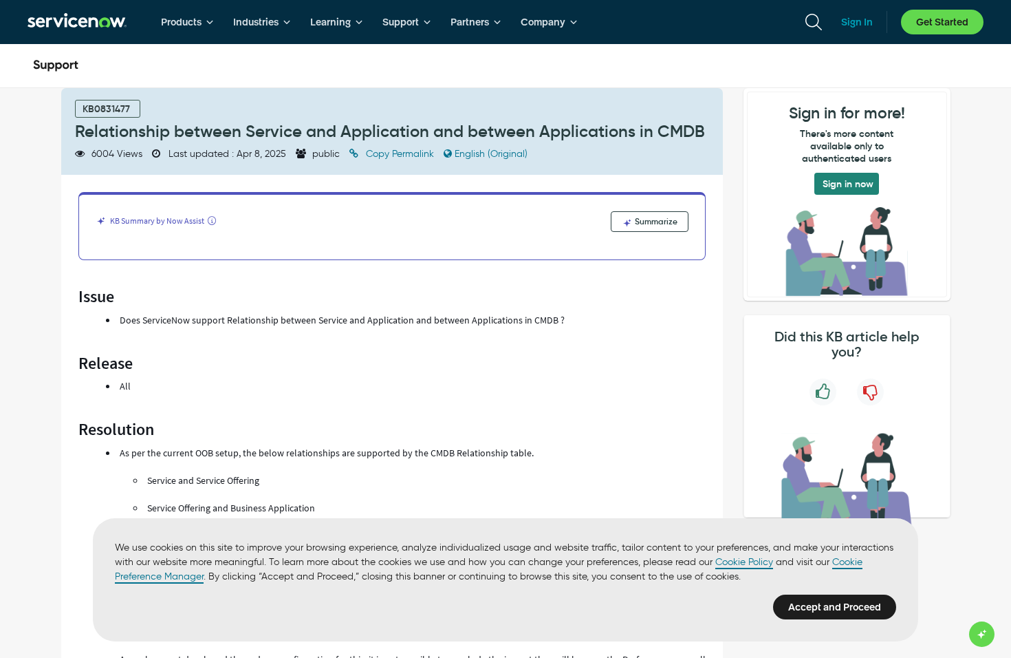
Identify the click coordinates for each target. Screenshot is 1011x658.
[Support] (55, 66)
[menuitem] (187, 22)
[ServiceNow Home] (77, 22)
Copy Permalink (400, 154)
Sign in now (848, 184)
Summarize (655, 221)
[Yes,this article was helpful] (823, 392)
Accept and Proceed (834, 607)
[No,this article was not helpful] (870, 392)
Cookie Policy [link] (744, 562)
